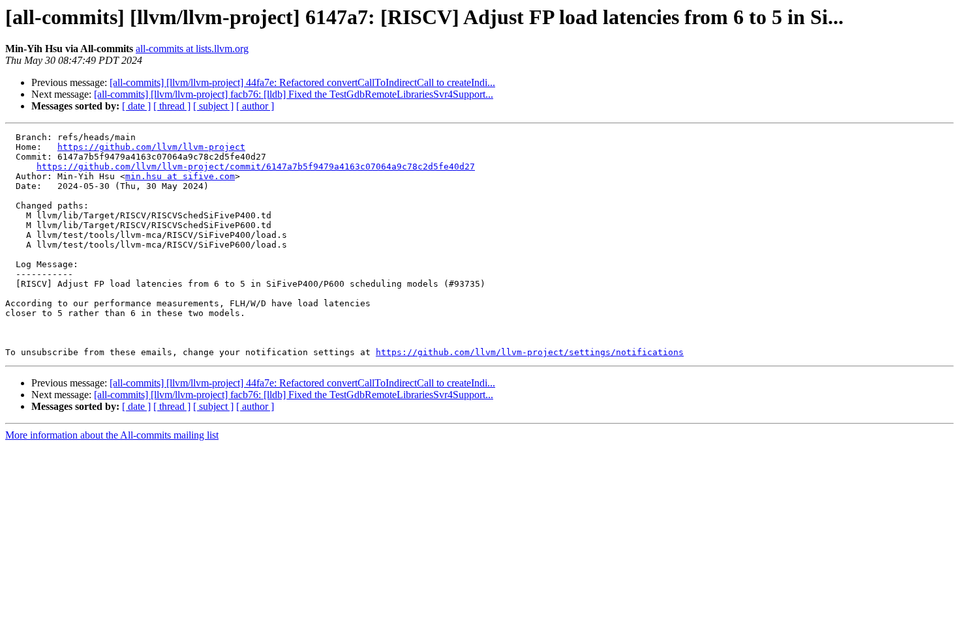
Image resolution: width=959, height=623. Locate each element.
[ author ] (255, 105)
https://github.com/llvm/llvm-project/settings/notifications (530, 352)
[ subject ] (213, 105)
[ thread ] (171, 105)
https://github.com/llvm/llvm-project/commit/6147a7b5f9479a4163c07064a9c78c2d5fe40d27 (256, 166)
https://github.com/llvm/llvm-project (151, 147)
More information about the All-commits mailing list (112, 435)
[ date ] (136, 105)
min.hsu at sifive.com (180, 176)
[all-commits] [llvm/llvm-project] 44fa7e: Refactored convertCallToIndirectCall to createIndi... (302, 82)
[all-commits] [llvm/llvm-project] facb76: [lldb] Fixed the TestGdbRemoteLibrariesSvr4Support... (293, 94)
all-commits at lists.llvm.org (192, 48)
